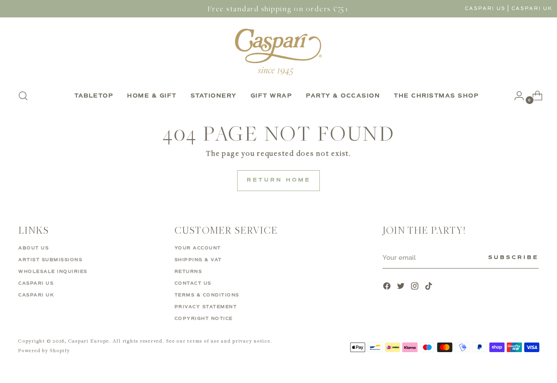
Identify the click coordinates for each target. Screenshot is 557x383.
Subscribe (513, 257)
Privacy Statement (205, 307)
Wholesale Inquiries (52, 271)
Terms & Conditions (206, 295)
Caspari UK (532, 8)
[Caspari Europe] (278, 51)
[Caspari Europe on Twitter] (401, 287)
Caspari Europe (89, 340)
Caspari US (485, 8)
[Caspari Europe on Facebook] (388, 287)
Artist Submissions (50, 260)
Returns (188, 271)
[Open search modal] (23, 95)
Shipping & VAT (198, 260)
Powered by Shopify (44, 350)
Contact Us (192, 283)
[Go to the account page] (515, 95)
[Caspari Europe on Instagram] (415, 287)
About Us (33, 248)
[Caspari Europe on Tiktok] (429, 287)
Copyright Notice (203, 318)
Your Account (197, 248)
